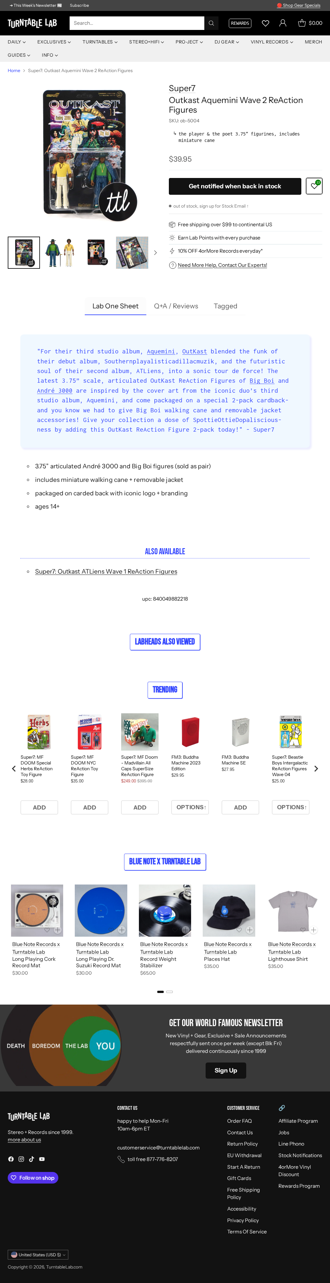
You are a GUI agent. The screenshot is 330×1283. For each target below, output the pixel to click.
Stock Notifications (300, 1155)
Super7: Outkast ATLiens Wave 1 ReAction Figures (106, 571)
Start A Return (243, 1167)
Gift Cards (239, 1178)
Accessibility (241, 1209)
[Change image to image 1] (24, 253)
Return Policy (242, 1144)
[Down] (155, 253)
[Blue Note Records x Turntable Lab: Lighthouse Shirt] (293, 911)
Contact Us (240, 1132)
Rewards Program (299, 1186)
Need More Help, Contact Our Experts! (222, 265)
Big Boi (262, 380)
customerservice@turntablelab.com (158, 1148)
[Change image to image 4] (132, 253)
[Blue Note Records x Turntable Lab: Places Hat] (229, 911)
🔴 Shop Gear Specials (298, 5)
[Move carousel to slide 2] (169, 992)
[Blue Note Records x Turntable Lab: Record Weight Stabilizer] (165, 911)
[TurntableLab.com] (33, 23)
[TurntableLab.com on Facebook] (11, 1160)
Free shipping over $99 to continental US (225, 224)
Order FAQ (239, 1121)
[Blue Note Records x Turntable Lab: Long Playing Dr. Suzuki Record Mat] (101, 911)
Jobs (283, 1132)
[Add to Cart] (58, 930)
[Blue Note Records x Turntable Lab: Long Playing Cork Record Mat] (37, 911)
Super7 (182, 88)
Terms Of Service (247, 1232)
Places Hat (217, 959)
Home (14, 70)
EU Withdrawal (244, 1155)
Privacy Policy (243, 1220)
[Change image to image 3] (96, 253)
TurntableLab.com (64, 1266)
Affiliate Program (298, 1121)
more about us (24, 1140)
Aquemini (161, 351)
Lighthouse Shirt (288, 959)
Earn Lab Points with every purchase (219, 238)
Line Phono (291, 1144)
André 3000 (55, 390)
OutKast (194, 351)
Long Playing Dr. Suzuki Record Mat (98, 962)
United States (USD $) (40, 1254)
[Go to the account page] (283, 23)
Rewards (240, 23)
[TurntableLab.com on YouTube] (42, 1160)
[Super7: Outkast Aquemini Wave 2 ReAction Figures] (84, 153)
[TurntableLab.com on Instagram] (21, 1160)
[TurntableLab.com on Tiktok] (31, 1160)
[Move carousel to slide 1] (160, 992)
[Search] (211, 23)
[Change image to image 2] (60, 253)
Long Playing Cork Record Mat (34, 962)
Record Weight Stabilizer (158, 962)
